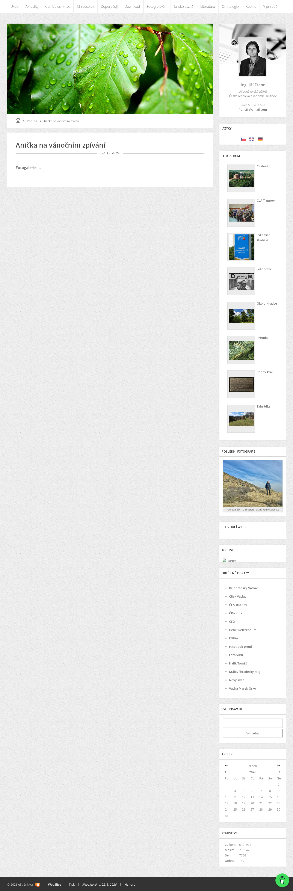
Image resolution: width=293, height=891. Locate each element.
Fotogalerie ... (28, 167)
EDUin (233, 638)
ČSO (232, 621)
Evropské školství (263, 237)
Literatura (207, 6)
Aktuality (32, 6)
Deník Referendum (242, 630)
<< (226, 766)
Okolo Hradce (267, 303)
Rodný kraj (265, 372)
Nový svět (236, 680)
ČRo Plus (235, 613)
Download (132, 6)
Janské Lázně (183, 6)
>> (278, 766)
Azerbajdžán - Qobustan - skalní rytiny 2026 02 (253, 509)
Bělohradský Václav (243, 588)
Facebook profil (240, 647)
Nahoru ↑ (131, 884)
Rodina (251, 6)
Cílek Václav (237, 596)
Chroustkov (85, 6)
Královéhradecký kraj (244, 672)
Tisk (72, 884)
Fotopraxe (264, 269)
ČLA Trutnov (266, 200)
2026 (252, 772)
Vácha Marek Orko (242, 688)
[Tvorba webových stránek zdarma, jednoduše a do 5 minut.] (37, 885)
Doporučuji (109, 6)
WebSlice (54, 884)
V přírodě (270, 6)
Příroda (262, 338)
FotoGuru (236, 655)
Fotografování (157, 6)
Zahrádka (263, 406)
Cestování (264, 166)
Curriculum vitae (57, 6)
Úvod (15, 6)
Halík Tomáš (238, 663)
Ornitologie (230, 6)
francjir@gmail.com (253, 109)
